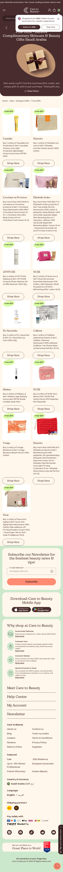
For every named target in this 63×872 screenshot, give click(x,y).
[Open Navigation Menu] (4, 10)
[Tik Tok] (31, 832)
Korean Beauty (39, 771)
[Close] (60, 826)
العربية (21, 795)
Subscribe (31, 582)
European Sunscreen (43, 763)
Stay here (50, 27)
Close (58, 19)
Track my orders (40, 733)
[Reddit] (42, 832)
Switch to (29, 27)
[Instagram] (9, 832)
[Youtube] (53, 832)
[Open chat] (57, 866)
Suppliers (37, 746)
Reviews (11, 742)
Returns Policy (14, 746)
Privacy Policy (39, 742)
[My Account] (49, 10)
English (11, 795)
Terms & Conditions (42, 738)
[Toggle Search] (9, 10)
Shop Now (13, 163)
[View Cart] (54, 10)
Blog (9, 733)
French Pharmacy (16, 771)
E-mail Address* (16, 568)
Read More (33, 91)
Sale (9, 759)
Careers (11, 738)
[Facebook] (20, 832)
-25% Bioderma (40, 759)
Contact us (38, 729)
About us (11, 729)
